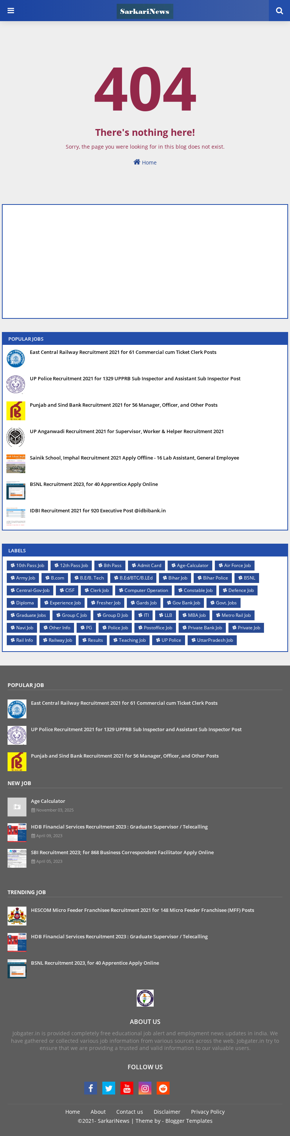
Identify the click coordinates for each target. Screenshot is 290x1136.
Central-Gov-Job (32, 590)
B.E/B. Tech (92, 578)
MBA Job (197, 615)
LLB (168, 615)
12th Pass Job (74, 565)
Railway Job (60, 640)
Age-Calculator (192, 565)
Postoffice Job (158, 627)
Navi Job (24, 627)
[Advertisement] (145, 261)
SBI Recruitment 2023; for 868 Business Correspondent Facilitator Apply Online (122, 852)
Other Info (59, 627)
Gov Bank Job (186, 603)
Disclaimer (167, 1111)
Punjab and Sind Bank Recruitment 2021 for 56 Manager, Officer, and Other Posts (124, 404)
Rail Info (24, 640)
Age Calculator (48, 801)
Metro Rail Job (236, 615)
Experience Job (65, 603)
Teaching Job (132, 640)
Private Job (249, 627)
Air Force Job (237, 565)
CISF (69, 590)
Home (148, 162)
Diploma (25, 603)
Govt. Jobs (226, 603)
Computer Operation (146, 590)
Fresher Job (108, 603)
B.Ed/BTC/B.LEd (136, 578)
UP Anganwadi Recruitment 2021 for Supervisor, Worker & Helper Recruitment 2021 (127, 431)
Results (95, 640)
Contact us (129, 1111)
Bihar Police (215, 578)
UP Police (171, 640)
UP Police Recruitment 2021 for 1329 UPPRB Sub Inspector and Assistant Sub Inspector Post (135, 378)
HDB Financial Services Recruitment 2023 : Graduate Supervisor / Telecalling (119, 826)
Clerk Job (99, 590)
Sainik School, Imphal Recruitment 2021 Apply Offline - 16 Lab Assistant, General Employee (134, 457)
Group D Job (115, 615)
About (98, 1111)
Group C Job (74, 615)
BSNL (249, 578)
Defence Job (241, 590)
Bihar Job (177, 578)
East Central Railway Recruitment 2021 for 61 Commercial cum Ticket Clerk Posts (123, 352)
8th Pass (113, 565)
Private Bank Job (205, 627)
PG (89, 627)
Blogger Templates (189, 1120)
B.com (57, 578)
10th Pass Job (30, 565)
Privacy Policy (208, 1111)
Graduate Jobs (31, 615)
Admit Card (149, 565)
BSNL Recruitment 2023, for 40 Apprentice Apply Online (94, 484)
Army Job (25, 578)
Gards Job (146, 603)
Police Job (118, 627)
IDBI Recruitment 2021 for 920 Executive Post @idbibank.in (98, 510)
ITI (146, 615)
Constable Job (198, 590)
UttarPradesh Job (215, 640)
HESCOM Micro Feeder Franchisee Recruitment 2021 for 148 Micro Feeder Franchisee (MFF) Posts (142, 910)
